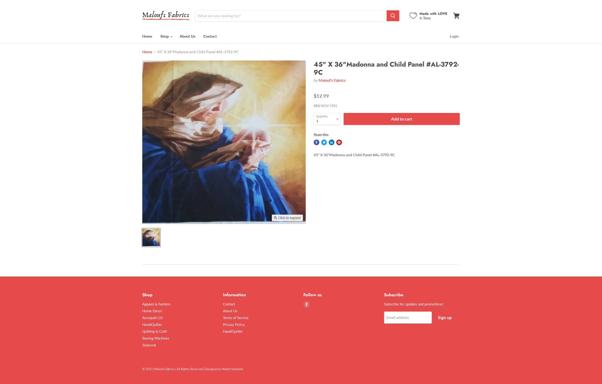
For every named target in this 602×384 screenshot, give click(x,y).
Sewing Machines (155, 338)
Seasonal (149, 345)
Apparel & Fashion (156, 304)
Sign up (445, 317)
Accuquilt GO (152, 318)
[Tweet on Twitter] (324, 142)
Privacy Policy (234, 324)
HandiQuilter (152, 324)
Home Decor (152, 311)
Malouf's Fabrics (332, 80)
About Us (187, 36)
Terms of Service (236, 318)
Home (147, 36)
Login (454, 36)
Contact (210, 36)
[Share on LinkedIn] (331, 142)
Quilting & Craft (154, 331)
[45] (151, 237)
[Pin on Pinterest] (339, 142)
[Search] (393, 15)
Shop (165, 36)
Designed (211, 369)
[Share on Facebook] (316, 142)
